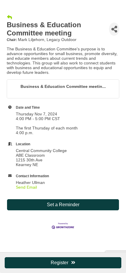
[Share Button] (114, 29)
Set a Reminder (63, 204)
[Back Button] (9, 18)
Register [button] (59, 262)
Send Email (26, 187)
